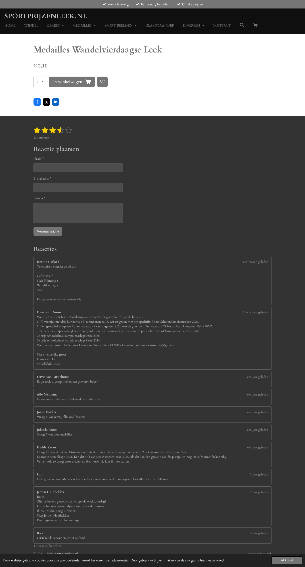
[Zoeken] (242, 25)
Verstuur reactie (48, 231)
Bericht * (39, 198)
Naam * (38, 159)
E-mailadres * (42, 178)
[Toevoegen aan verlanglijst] (102, 82)
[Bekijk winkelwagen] (255, 25)
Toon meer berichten (47, 546)
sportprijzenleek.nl (45, 16)
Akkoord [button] (287, 560)
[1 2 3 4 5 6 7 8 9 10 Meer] (40, 82)
